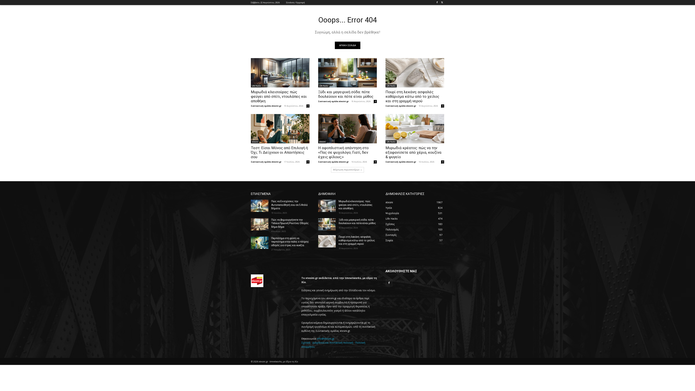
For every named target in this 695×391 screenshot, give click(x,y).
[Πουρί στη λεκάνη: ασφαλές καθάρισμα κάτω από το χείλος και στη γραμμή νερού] (415, 72)
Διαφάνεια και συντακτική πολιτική (332, 342)
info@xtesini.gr (325, 338)
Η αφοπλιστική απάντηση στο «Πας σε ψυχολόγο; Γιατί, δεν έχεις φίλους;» (343, 152)
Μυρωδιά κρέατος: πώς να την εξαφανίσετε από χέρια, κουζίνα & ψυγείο (413, 152)
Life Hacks (256, 86)
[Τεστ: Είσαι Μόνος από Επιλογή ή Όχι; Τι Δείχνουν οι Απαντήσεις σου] (280, 128)
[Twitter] (442, 3)
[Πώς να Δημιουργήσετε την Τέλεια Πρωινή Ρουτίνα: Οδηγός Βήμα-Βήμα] (259, 224)
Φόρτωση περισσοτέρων (346, 169)
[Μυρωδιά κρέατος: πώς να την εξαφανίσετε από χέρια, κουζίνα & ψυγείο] (415, 128)
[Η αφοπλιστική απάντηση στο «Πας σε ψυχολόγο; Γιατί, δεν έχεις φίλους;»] (347, 128)
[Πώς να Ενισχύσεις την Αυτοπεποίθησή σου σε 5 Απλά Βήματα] (259, 206)
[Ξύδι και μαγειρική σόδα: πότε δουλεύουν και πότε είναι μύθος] (347, 72)
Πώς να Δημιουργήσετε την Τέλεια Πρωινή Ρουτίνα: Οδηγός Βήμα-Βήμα (290, 223)
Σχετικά (305, 342)
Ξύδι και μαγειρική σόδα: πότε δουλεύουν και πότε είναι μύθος (345, 94)
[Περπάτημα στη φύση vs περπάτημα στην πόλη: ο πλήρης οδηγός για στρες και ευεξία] (259, 243)
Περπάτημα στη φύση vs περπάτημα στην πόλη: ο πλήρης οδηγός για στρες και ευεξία (290, 242)
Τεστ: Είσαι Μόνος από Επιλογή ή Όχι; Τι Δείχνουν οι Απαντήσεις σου (279, 152)
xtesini (255, 141)
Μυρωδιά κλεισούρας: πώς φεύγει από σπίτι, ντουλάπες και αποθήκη (279, 96)
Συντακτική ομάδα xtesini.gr (266, 105)
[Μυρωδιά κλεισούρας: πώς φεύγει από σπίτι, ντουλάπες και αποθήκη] (280, 72)
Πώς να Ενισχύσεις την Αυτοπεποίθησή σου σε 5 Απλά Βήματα (289, 205)
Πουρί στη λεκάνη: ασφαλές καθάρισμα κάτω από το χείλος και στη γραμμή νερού (412, 96)
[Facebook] (437, 3)
